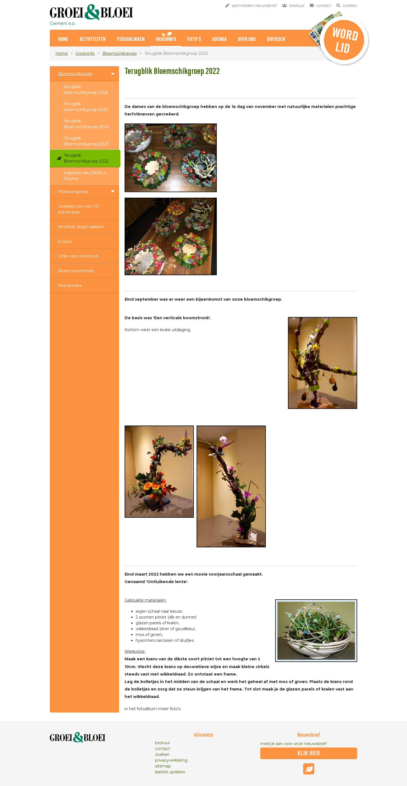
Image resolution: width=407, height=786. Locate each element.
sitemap (163, 766)
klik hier (309, 753)
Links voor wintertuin (78, 256)
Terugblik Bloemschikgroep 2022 (86, 158)
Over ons (247, 39)
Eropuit (65, 241)
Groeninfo (166, 39)
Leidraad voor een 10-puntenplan (79, 209)
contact (162, 748)
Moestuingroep (73, 191)
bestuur (162, 742)
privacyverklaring (171, 760)
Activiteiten (92, 39)
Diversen (276, 39)
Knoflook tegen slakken (81, 226)
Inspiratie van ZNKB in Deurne (85, 175)
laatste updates (170, 771)
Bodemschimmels (76, 270)
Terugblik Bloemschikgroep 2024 (86, 123)
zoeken (162, 754)
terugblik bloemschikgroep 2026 (86, 89)
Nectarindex (70, 285)
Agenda (219, 39)
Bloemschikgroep (119, 53)
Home (63, 39)
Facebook (308, 768)
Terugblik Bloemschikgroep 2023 (86, 141)
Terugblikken (131, 39)
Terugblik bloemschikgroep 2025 (86, 106)
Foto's (194, 39)
